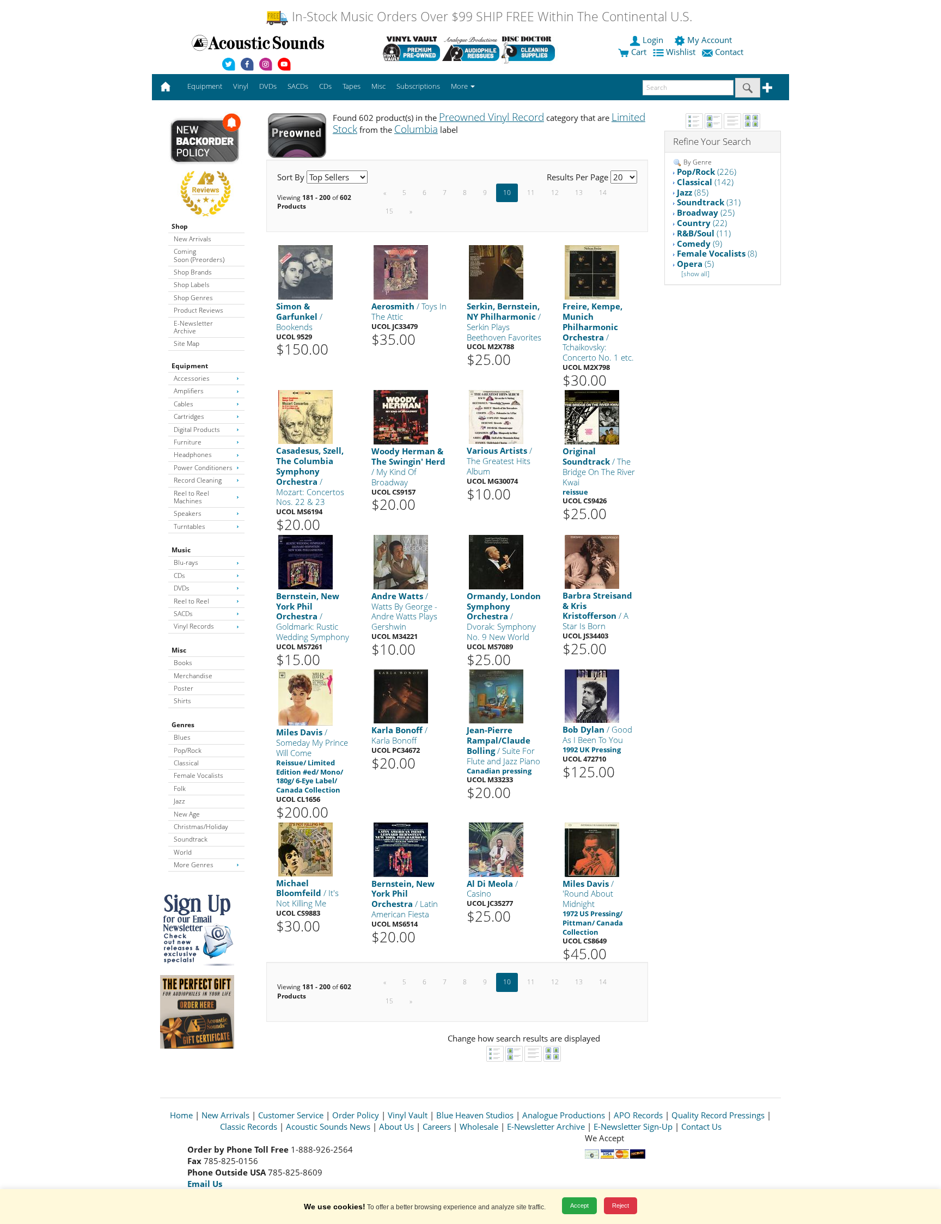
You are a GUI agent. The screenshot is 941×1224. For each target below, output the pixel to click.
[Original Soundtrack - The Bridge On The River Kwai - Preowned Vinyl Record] (592, 417)
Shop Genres (193, 297)
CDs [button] (325, 86)
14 (603, 192)
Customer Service (290, 1115)
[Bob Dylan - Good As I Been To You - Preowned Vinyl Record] (592, 696)
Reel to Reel (191, 601)
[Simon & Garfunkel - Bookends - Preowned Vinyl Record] (305, 271)
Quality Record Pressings (718, 1115)
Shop (180, 226)
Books (183, 662)
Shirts (182, 700)
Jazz (179, 801)
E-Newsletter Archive (193, 327)
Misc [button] (378, 86)
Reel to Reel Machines (191, 497)
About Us (396, 1126)
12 (555, 192)
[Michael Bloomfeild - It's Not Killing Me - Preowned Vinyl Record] (305, 848)
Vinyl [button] (240, 86)
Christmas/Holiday (201, 826)
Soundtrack (190, 839)
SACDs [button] (298, 86)
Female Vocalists (198, 775)
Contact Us (701, 1126)
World (183, 852)
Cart (637, 51)
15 (389, 211)
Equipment (190, 365)
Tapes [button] (351, 86)
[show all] (695, 273)
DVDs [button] (268, 86)
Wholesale (479, 1126)
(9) (699, 243)
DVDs (182, 588)
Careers (437, 1126)
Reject (620, 1205)
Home (181, 1115)
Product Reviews (198, 310)
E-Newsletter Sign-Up (633, 1126)
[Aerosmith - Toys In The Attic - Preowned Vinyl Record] (400, 271)
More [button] (460, 86)
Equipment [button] (204, 86)
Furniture (187, 442)
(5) (695, 263)
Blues (182, 737)
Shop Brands (193, 272)
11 (531, 192)
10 (507, 192)
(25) (706, 212)
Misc (179, 650)
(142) (705, 181)
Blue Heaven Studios (475, 1115)
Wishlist (681, 51)
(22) (702, 222)
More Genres (193, 864)
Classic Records (248, 1126)
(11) (704, 233)
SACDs (183, 613)
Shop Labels (192, 284)
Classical (186, 763)
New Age (187, 814)
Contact (729, 51)
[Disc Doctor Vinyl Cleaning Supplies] (530, 48)
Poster (183, 688)
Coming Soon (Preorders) (199, 255)
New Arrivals (192, 238)
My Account (709, 39)
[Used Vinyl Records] (411, 48)
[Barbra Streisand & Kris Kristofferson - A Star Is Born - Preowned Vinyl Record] (592, 561)
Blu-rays (186, 562)
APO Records (638, 1115)
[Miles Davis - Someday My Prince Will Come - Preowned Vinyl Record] (305, 697)
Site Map (186, 343)
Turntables (189, 526)
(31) (709, 202)
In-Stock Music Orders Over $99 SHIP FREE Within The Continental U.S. (490, 16)
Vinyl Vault (407, 1115)
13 (579, 192)
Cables (183, 404)
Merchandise (193, 675)
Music (181, 550)
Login (652, 39)
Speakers (187, 513)
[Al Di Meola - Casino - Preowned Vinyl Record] (496, 849)
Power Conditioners (203, 467)
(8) (717, 253)
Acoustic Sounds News (328, 1126)
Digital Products (197, 429)
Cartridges (189, 416)
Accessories (192, 378)
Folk (180, 788)
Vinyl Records (194, 626)
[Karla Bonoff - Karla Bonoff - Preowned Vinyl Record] (400, 696)
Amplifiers (189, 390)
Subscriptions (418, 86)
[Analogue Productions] (470, 48)
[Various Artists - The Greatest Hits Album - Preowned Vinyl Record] (496, 416)
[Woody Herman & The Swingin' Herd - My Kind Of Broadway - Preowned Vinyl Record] (400, 417)
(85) (692, 192)
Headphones (193, 454)
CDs (179, 575)
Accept (579, 1205)
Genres (183, 724)
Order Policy (355, 1115)
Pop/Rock (187, 750)
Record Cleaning (198, 480)
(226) (706, 171)
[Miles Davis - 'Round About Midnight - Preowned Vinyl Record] (592, 849)
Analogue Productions (563, 1115)
